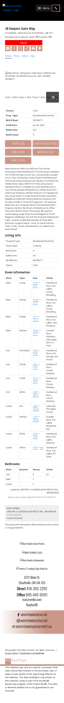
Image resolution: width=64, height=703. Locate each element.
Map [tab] (33, 56)
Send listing (18, 152)
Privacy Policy (11, 653)
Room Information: (17, 272)
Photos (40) (18, 143)
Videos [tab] (25, 56)
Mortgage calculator (46, 152)
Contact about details (46, 143)
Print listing (18, 160)
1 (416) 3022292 (14, 514)
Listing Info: (13, 235)
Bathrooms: (12, 464)
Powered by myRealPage (32, 653)
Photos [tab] (16, 56)
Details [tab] (8, 56)
